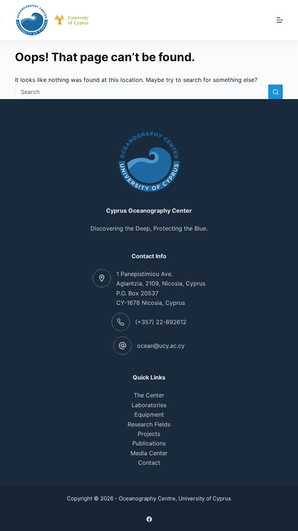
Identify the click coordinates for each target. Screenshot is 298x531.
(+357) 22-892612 (160, 322)
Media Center (149, 453)
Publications (149, 443)
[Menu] (280, 20)
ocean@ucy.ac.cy (161, 345)
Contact (149, 462)
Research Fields (149, 424)
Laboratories (149, 405)
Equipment (149, 414)
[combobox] (141, 91)
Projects (149, 433)
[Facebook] (149, 519)
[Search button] (275, 91)
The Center (149, 395)
